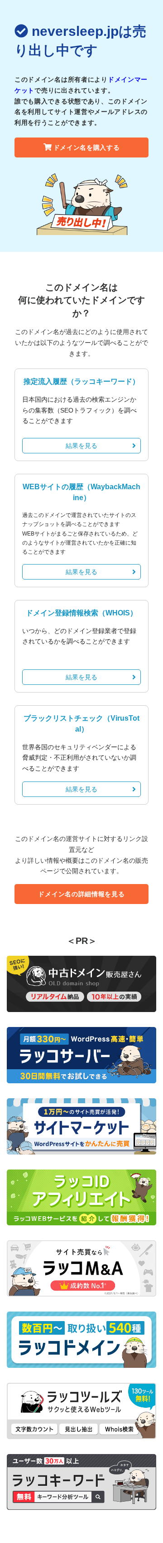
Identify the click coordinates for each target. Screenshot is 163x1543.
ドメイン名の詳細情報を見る (81, 894)
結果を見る (81, 445)
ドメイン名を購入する (86, 147)
